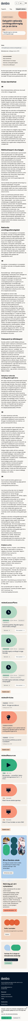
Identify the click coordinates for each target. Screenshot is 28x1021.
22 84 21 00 (4, 988)
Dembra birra (4, 1004)
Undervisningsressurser (11, 959)
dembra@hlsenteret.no (6, 987)
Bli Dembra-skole (8, 872)
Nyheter (7, 934)
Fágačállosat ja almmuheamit (4, 9)
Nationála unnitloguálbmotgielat (10, 62)
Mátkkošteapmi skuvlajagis (9, 60)
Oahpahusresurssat (6, 994)
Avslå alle (15, 1017)
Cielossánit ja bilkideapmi (9, 64)
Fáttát (2, 998)
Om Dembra (8, 963)
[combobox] (21, 3)
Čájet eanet (6, 630)
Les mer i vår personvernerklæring (9, 1014)
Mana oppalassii (19, 630)
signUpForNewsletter (9, 910)
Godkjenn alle (5, 1017)
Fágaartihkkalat (11, 9)
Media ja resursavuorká (6, 996)
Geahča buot (5, 691)
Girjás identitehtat (7, 58)
